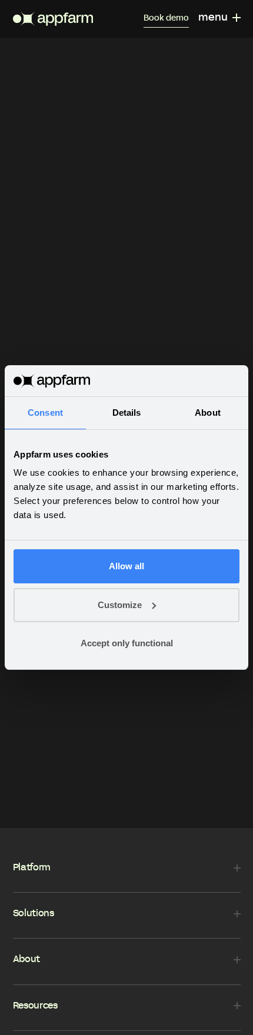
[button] (219, 19)
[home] (53, 19)
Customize (120, 605)
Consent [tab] (45, 413)
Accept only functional (127, 643)
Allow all (126, 566)
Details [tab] (126, 413)
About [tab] (208, 413)
